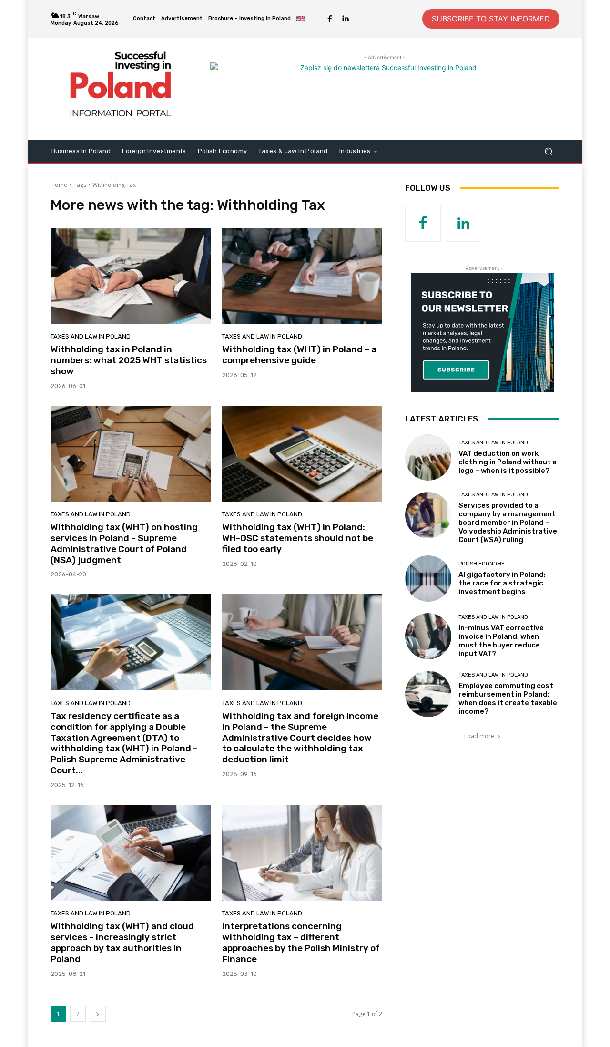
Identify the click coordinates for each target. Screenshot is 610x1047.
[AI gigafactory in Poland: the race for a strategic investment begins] (428, 578)
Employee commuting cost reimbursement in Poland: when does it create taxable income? (507, 698)
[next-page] (98, 1014)
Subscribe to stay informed (491, 18)
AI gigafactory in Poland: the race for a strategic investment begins (502, 583)
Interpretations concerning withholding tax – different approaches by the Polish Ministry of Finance (301, 942)
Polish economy (481, 563)
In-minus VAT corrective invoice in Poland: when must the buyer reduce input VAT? (501, 641)
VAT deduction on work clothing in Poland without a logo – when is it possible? (507, 462)
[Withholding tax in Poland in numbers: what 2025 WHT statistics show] (131, 276)
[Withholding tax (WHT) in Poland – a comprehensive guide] (302, 276)
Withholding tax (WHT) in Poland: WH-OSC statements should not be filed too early (297, 538)
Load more (479, 736)
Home (59, 185)
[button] (548, 151)
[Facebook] (329, 19)
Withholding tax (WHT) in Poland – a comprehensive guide (299, 355)
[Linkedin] (345, 19)
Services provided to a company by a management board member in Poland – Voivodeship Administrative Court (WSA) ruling (507, 522)
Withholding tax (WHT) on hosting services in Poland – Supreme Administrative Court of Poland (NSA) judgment (124, 543)
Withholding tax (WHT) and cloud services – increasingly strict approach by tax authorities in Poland (122, 942)
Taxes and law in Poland (91, 336)
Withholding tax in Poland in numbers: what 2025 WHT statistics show (129, 360)
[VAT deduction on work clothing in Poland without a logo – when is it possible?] (428, 457)
